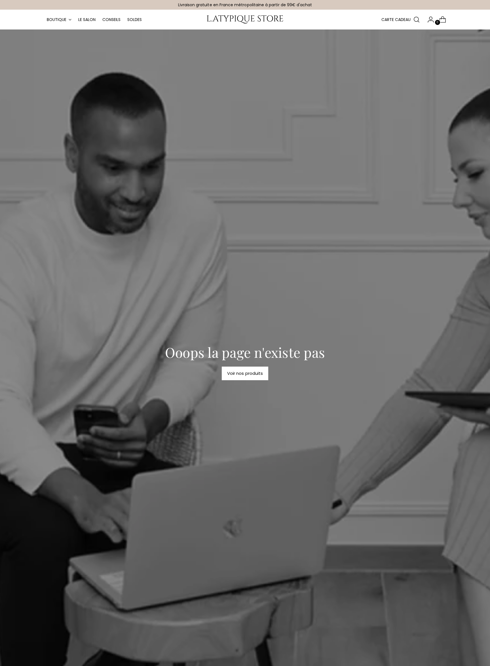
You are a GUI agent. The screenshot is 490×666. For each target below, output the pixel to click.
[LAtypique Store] (245, 19)
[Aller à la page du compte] (428, 19)
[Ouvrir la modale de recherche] (416, 19)
